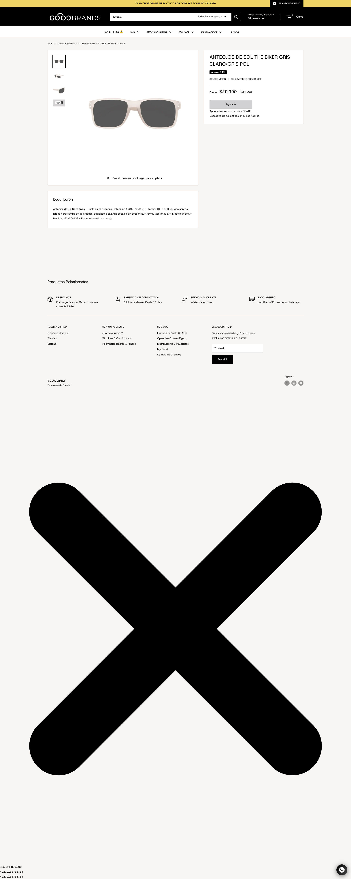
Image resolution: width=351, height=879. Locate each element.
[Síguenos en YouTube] (300, 383)
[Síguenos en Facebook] (287, 383)
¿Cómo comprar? (112, 333)
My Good (162, 349)
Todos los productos (67, 43)
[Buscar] (236, 17)
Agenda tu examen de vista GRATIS (230, 111)
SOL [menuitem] (132, 31)
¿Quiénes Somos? (58, 333)
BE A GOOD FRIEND (289, 3)
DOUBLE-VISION (218, 79)
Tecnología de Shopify (59, 385)
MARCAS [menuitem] (184, 31)
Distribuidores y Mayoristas (173, 343)
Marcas (52, 343)
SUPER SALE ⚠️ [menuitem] (113, 31)
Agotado (231, 104)
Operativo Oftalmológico (171, 338)
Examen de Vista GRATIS (172, 333)
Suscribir (223, 359)
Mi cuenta (254, 18)
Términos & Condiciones (116, 338)
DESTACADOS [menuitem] (209, 31)
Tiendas (52, 338)
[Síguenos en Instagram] (294, 383)
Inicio (50, 43)
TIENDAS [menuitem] (234, 31)
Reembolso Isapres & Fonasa (119, 343)
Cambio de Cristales (169, 354)
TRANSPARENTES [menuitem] (157, 31)
